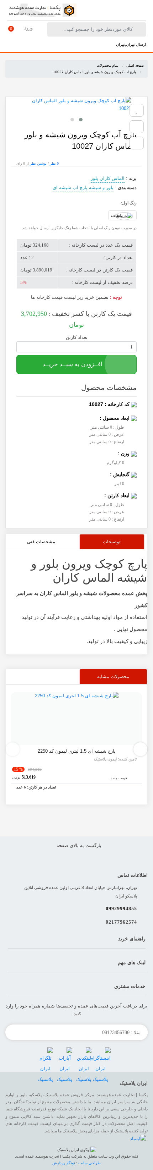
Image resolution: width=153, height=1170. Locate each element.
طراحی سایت (89, 1163)
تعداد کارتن (77, 337)
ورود (28, 28)
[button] (80, 119)
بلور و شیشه (101, 187)
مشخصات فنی (41, 541)
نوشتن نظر (38, 163)
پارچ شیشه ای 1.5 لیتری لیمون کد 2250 (77, 751)
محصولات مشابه (113, 676)
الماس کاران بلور (108, 178)
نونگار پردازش (64, 1163)
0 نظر (54, 163)
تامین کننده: (115, 759)
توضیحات (112, 541)
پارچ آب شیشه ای (70, 187)
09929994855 (121, 908)
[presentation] (13, 749)
